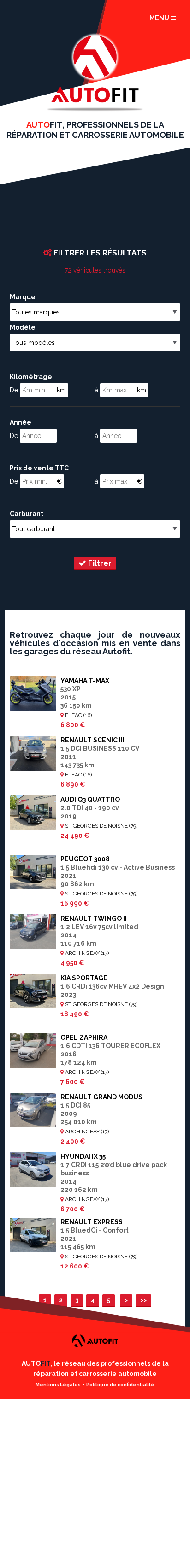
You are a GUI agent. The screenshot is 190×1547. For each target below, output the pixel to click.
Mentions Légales (58, 1384)
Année (20, 422)
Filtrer (99, 563)
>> (143, 1300)
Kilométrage (31, 376)
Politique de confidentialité (120, 1384)
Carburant (26, 513)
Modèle (23, 327)
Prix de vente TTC (39, 468)
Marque (23, 297)
